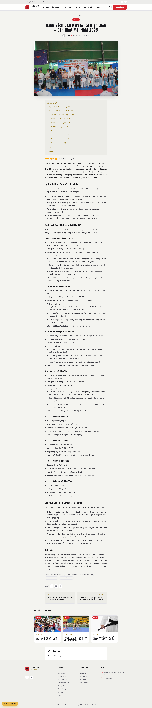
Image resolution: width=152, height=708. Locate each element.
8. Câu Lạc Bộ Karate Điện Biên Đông (62, 143)
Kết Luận (52, 151)
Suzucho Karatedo (63, 679)
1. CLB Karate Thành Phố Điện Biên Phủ (62, 115)
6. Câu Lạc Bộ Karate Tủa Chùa (60, 135)
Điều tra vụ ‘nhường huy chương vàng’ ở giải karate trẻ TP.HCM (47, 638)
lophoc (60, 695)
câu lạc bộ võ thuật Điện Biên (54, 574)
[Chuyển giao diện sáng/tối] (110, 7)
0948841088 (108, 678)
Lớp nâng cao (84, 679)
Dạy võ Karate (62, 673)
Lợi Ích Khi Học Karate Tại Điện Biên (59, 107)
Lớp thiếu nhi (83, 673)
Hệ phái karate (56, 7)
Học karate (67, 7)
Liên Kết (60, 692)
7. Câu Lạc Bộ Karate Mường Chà (61, 139)
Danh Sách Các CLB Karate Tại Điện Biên (61, 111)
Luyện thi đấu (84, 682)
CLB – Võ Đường (88, 7)
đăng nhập (57, 656)
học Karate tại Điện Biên (86, 574)
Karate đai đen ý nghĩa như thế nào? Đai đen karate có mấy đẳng (104, 638)
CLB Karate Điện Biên (71, 574)
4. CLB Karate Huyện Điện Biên (60, 127)
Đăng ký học (120, 7)
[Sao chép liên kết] (60, 586)
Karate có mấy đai (63, 682)
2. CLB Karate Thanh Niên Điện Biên (61, 119)
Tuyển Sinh (78, 7)
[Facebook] (51, 586)
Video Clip (100, 7)
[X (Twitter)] (56, 586)
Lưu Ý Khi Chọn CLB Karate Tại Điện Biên (61, 147)
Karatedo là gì (62, 689)
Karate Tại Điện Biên (51, 578)
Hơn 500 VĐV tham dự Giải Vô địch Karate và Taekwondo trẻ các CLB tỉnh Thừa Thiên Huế (75, 639)
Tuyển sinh (83, 686)
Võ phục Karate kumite (64, 686)
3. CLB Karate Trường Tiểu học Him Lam (63, 123)
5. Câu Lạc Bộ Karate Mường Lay (60, 131)
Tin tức (45, 7)
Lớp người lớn (83, 676)
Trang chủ (73, 15)
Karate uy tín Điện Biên (66, 578)
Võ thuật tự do (62, 676)
